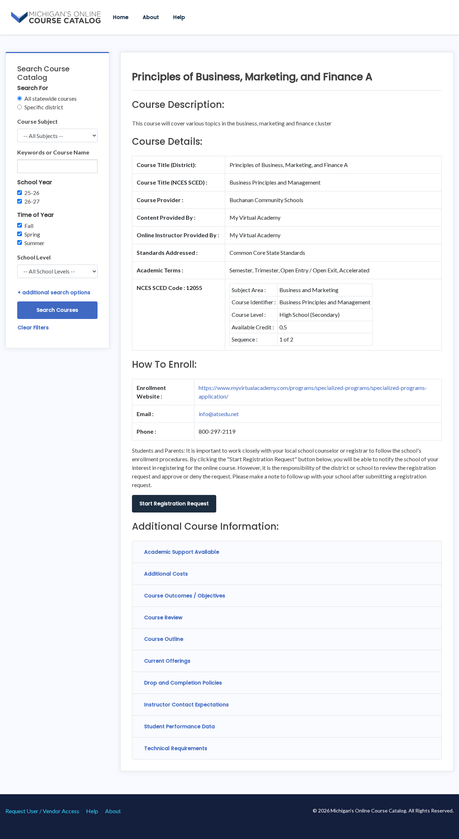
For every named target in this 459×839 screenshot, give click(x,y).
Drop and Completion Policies (183, 682)
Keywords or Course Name (53, 152)
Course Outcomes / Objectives (184, 595)
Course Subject (37, 121)
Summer (34, 242)
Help (179, 17)
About (151, 17)
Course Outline (163, 639)
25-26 (31, 192)
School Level (34, 257)
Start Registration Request (174, 503)
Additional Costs (166, 573)
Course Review (163, 617)
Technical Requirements (175, 748)
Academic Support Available (181, 552)
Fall (28, 225)
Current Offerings (167, 660)
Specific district (43, 107)
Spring (32, 234)
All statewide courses (50, 98)
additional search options (54, 292)
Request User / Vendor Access (42, 810)
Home (120, 17)
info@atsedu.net (219, 413)
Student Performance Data (179, 726)
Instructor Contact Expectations (186, 704)
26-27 (31, 201)
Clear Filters (33, 327)
